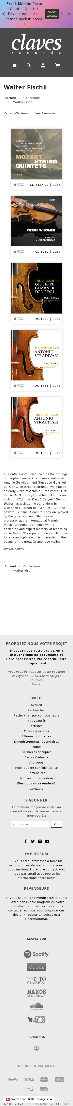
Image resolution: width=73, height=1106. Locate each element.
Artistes (36, 726)
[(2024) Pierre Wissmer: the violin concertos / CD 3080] (36, 221)
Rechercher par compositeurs (36, 715)
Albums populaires (36, 736)
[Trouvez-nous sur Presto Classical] (36, 979)
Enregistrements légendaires (36, 741)
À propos (36, 762)
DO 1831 (42, 385)
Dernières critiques (36, 752)
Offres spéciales (36, 731)
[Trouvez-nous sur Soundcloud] (36, 1005)
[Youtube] (47, 841)
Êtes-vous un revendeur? (36, 783)
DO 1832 (42, 319)
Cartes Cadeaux (37, 757)
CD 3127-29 (39, 184)
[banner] (36, 44)
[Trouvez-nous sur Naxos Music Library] (36, 992)
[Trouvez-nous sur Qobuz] (36, 966)
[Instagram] (40, 841)
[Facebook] (26, 841)
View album (52, 14)
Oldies (36, 747)
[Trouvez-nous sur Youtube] (36, 1018)
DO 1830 (42, 453)
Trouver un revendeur (36, 778)
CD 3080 (42, 251)
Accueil (10, 98)
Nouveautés (36, 721)
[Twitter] (33, 841)
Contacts (36, 788)
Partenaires (36, 773)
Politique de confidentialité (36, 768)
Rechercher (36, 710)
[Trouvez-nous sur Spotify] (36, 953)
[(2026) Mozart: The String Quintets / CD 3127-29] (36, 154)
